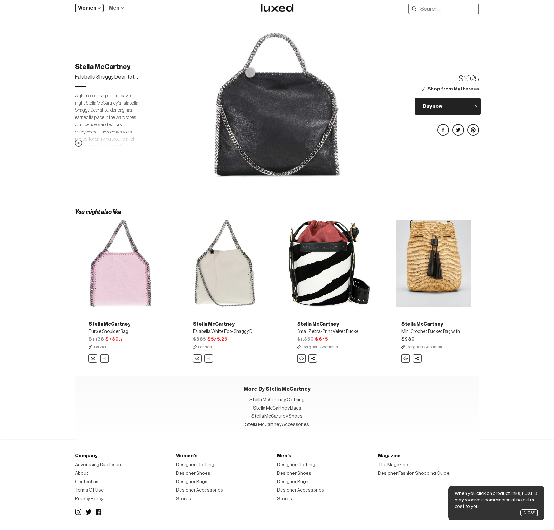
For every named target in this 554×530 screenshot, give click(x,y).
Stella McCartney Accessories (277, 424)
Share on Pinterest (472, 127)
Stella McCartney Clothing (277, 400)
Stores (183, 498)
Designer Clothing (195, 464)
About (81, 473)
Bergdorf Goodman (320, 347)
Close (529, 513)
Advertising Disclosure (99, 464)
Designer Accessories (199, 490)
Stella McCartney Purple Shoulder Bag (93, 359)
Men (114, 8)
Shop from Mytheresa (453, 89)
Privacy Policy (89, 498)
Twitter (88, 512)
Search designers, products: (416, 9)
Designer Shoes (193, 473)
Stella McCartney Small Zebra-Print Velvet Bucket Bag (302, 359)
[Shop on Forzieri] (120, 263)
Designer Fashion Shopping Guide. (414, 473)
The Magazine (393, 464)
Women (87, 8)
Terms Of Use (89, 490)
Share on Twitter (457, 127)
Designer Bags (191, 481)
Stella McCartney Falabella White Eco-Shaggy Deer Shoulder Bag (197, 359)
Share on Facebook (442, 127)
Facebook (99, 512)
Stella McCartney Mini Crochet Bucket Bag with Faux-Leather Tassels (406, 359)
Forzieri (101, 347)
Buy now (432, 106)
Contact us (86, 481)
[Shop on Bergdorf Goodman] (329, 263)
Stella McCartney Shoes (277, 416)
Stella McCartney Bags (277, 408)
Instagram (78, 512)
